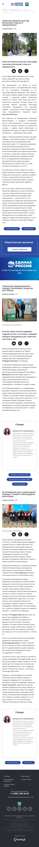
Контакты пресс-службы (9, 785)
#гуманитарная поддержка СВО (19, 479)
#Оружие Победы (12, 228)
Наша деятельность (15, 10)
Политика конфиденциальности (19, 825)
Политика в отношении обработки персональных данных (19, 827)
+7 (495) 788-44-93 (19, 793)
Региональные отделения (8, 780)
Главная (4, 10)
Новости (26, 10)
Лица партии (25, 776)
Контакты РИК (26, 779)
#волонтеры (28, 762)
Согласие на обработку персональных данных (19, 830)
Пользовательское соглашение (19, 823)
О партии (7, 776)
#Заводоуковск (28, 228)
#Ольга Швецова (19, 484)
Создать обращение (19, 249)
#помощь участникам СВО (19, 474)
